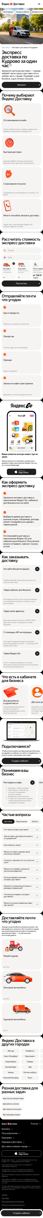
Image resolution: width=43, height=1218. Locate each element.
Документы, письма (11, 1104)
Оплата (35, 821)
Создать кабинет (22, 12)
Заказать (21, 84)
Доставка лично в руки (12, 1109)
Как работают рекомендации (12, 1208)
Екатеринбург (11, 1067)
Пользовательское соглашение (13, 1201)
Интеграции (8, 12)
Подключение (21, 821)
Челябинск (30, 1051)
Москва (11, 1051)
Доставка (6, 47)
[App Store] (21, 472)
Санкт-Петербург (11, 1056)
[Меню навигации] (39, 4)
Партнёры (5, 1198)
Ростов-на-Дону (30, 1072)
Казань (11, 1072)
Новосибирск (10, 1062)
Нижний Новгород (10, 1078)
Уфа (30, 1067)
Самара (30, 1062)
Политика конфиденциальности (13, 1205)
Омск (30, 1078)
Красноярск (30, 1056)
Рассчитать (21, 283)
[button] (21, 829)
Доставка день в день (11, 1115)
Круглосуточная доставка (13, 1098)
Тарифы (4, 1195)
